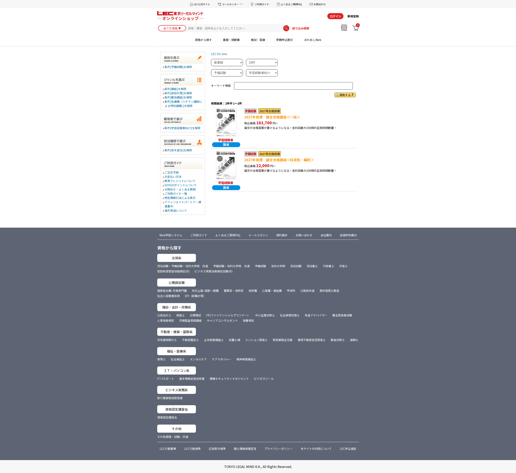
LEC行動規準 (192, 449)
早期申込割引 (284, 40)
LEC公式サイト (202, 4)
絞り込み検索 (300, 28)
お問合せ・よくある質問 (180, 189)
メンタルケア (198, 359)
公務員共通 (307, 291)
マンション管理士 (256, 340)
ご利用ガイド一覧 (176, 194)
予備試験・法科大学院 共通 (231, 266)
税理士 (180, 315)
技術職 (253, 291)
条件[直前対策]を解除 (178, 93)
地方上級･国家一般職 (205, 291)
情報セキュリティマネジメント (229, 379)
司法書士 (312, 266)
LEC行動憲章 (168, 449)
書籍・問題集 (231, 40)
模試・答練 (258, 40)
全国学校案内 (348, 235)
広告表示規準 (217, 449)
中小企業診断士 (265, 315)
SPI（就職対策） (195, 296)
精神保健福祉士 (246, 359)
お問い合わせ (303, 235)
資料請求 (281, 235)
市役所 (291, 291)
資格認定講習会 (167, 417)
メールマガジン (258, 235)
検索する (345, 95)
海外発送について (176, 210)
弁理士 (343, 266)
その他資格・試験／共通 (172, 437)
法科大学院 (278, 266)
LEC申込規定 (348, 449)
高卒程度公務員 (329, 291)
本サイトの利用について (316, 449)
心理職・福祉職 (272, 291)
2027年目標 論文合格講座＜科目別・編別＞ (279, 159)
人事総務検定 (165, 320)
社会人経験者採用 (168, 296)
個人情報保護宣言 (245, 449)
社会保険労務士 (290, 315)
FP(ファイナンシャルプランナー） (228, 315)
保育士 (161, 359)
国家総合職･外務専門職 (172, 291)
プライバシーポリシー (278, 449)
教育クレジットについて (180, 181)
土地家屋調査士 (214, 340)
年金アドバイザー (316, 315)
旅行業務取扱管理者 (170, 398)
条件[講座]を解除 (176, 89)
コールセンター (230, 4)
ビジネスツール (264, 379)
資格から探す (203, 40)
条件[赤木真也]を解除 (178, 150)
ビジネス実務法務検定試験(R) (213, 271)
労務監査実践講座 (190, 320)
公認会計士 (164, 315)
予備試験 (260, 266)
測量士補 (234, 340)
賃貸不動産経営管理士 (312, 340)
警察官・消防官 (233, 291)
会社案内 (326, 235)
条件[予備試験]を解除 (178, 67)
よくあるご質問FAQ (291, 4)
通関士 (354, 340)
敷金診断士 (338, 340)
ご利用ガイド (262, 4)
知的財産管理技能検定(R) (173, 271)
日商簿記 (195, 315)
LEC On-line (219, 54)
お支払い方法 (173, 177)
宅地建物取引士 (167, 340)
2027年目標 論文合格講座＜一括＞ (272, 117)
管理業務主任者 (282, 340)
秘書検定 (248, 320)
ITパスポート (165, 379)
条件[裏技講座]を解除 (178, 97)
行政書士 (328, 266)
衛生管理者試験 (342, 315)
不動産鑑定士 (190, 340)
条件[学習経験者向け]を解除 (183, 128)
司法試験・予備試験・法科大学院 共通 (182, 266)
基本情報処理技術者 (192, 379)
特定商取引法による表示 (180, 198)
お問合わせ (320, 4)
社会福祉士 (178, 359)
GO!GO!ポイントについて (181, 185)
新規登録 (353, 16)
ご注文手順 (172, 172)
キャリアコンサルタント (222, 320)
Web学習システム (170, 235)
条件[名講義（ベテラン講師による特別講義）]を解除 (183, 103)
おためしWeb (312, 40)
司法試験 (296, 266)
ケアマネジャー (221, 359)
